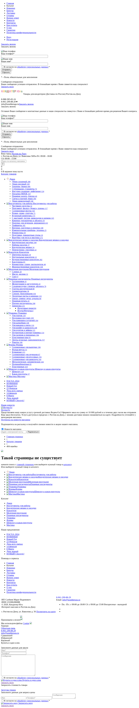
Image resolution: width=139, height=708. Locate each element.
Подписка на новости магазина (15, 420)
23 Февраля (12, 388)
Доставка (11, 13)
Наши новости (8, 405)
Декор (12, 472)
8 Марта (10, 395)
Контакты (11, 23)
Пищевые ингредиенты (41, 484)
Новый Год (12, 386)
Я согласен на (27, 67)
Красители (24, 479)
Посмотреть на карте (46, 611)
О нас (9, 28)
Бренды (10, 10)
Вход (9, 37)
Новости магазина (12, 429)
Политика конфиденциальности (21, 32)
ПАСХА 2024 (13, 381)
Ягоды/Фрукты (25, 310)
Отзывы (10, 15)
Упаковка (21, 487)
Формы (18, 489)
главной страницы (25, 464)
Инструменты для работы (44, 474)
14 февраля (12, 393)
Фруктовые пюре (26, 308)
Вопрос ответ (13, 18)
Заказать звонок (8, 44)
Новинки (11, 8)
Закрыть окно (7, 87)
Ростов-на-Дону (19, 154)
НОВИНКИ (12, 383)
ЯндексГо (5, 410)
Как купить (12, 25)
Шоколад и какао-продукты (47, 491)
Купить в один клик (31, 680)
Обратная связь (8, 628)
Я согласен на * (27, 678)
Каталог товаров (8, 174)
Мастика (21, 494)
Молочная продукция (39, 482)
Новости (11, 20)
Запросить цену (25, 703)
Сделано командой (10, 616)
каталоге (67, 464)
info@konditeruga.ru (10, 104)
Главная (10, 3)
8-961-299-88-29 (8, 631)
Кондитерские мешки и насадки (53, 477)
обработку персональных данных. (33, 67)
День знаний (12, 398)
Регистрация (12, 39)
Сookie (26, 623)
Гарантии (11, 30)
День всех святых (15, 391)
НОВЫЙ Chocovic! (15, 400)
